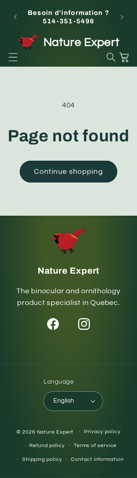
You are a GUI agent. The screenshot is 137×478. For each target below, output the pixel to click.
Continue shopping (68, 171)
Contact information (97, 459)
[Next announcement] (122, 17)
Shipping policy (42, 459)
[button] (13, 57)
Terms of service (95, 445)
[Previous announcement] (15, 17)
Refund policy (47, 445)
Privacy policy (102, 431)
